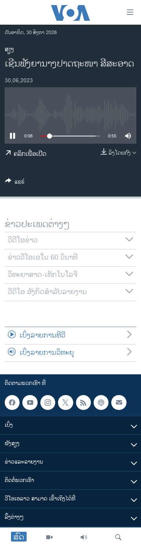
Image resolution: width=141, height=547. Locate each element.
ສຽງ (9, 49)
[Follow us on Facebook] (12, 402)
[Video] (49, 537)
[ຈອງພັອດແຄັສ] (118, 402)
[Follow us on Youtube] (29, 402)
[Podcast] (101, 402)
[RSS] (83, 402)
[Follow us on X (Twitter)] (65, 402)
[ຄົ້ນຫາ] (118, 537)
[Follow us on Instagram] (47, 402)
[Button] (15, 183)
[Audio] (84, 537)
